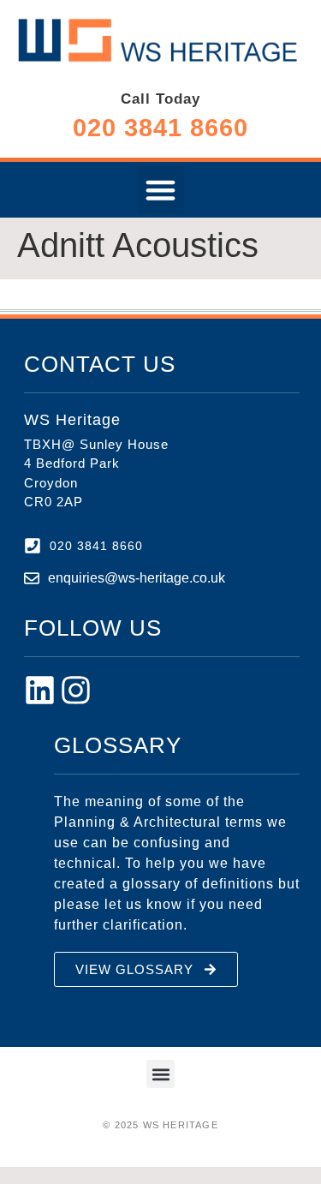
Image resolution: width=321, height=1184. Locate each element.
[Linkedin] (40, 690)
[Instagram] (76, 690)
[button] (161, 190)
